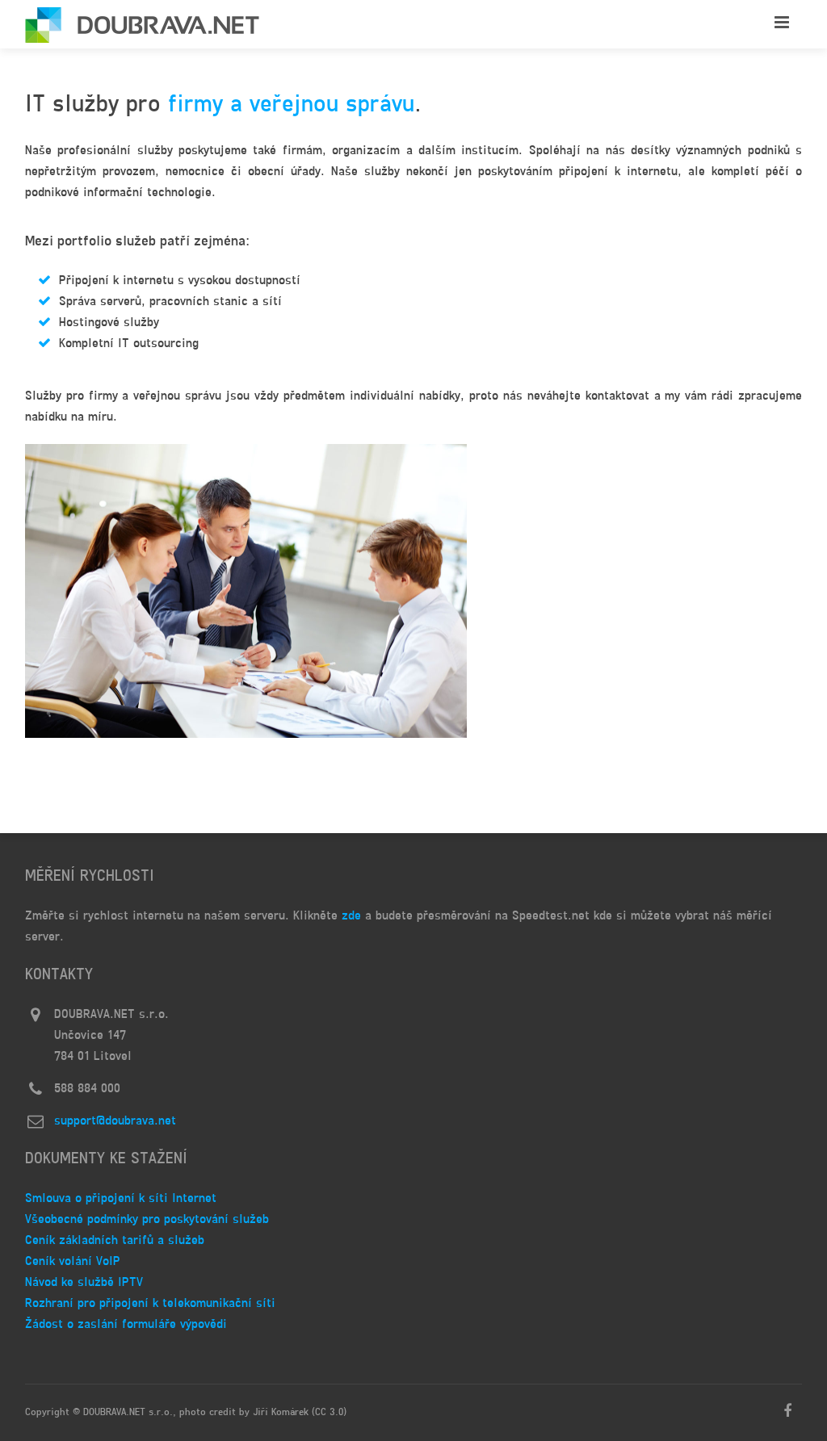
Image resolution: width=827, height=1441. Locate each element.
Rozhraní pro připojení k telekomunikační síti (150, 1303)
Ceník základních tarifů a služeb (114, 1240)
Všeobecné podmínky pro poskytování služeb (147, 1219)
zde (351, 916)
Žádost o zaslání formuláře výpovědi (126, 1324)
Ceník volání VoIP (72, 1261)
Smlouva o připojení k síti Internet (120, 1198)
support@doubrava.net (115, 1121)
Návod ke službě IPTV (84, 1282)
